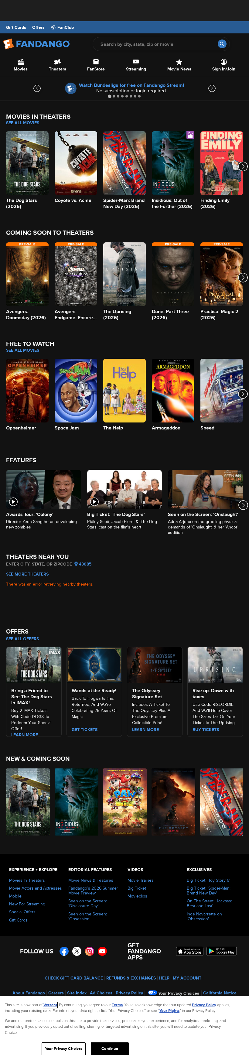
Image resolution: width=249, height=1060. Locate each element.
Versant (50, 1005)
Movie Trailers (141, 880)
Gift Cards (16, 27)
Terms (117, 1005)
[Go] (222, 43)
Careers (56, 993)
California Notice (220, 993)
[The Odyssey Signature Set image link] (154, 664)
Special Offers (22, 912)
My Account (187, 978)
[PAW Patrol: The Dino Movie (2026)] (124, 802)
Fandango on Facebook (64, 951)
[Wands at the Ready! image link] (94, 664)
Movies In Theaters (27, 880)
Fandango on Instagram (89, 951)
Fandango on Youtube (102, 951)
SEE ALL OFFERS (22, 638)
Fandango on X (76, 951)
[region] (124, 1028)
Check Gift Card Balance (74, 978)
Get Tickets (84, 730)
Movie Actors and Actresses (35, 888)
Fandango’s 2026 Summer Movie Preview (93, 890)
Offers (38, 27)
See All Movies (22, 123)
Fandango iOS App (189, 951)
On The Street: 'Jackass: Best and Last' (209, 903)
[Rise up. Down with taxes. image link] (215, 664)
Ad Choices (101, 993)
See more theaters (27, 574)
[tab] (109, 96)
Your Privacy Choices (178, 993)
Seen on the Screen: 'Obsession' (87, 916)
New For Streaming (27, 904)
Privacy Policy (129, 993)
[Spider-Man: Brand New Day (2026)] (221, 802)
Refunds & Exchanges (131, 978)
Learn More (24, 735)
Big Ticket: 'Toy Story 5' (208, 880)
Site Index (77, 993)
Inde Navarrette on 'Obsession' (204, 916)
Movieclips (137, 896)
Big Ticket (137, 888)
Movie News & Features (90, 880)
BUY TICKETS (206, 730)
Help (164, 978)
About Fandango (28, 993)
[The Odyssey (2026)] (172, 802)
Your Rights (169, 1011)
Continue (109, 1048)
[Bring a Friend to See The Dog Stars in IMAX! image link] (33, 664)
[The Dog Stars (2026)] (27, 802)
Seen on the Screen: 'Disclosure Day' (87, 903)
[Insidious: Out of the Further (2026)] (75, 802)
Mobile (15, 896)
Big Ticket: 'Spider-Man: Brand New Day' (208, 890)
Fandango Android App (221, 951)
